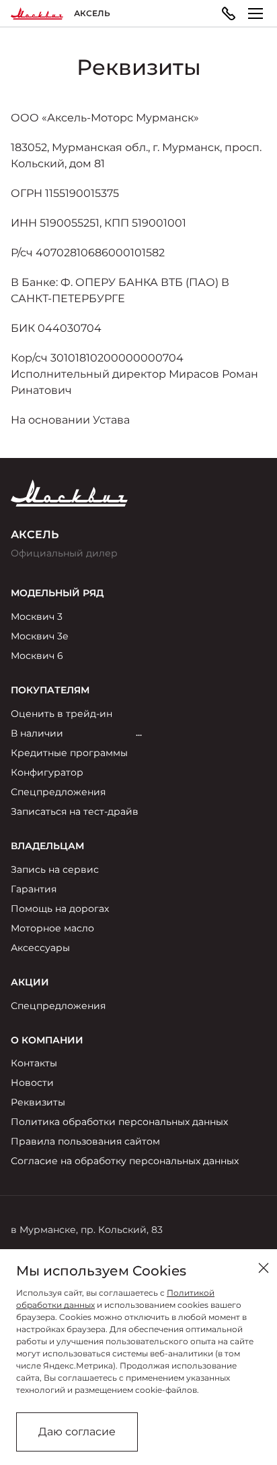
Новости (32, 1082)
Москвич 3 (37, 616)
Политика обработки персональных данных (119, 1122)
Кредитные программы (69, 753)
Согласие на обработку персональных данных (125, 1161)
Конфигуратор (47, 772)
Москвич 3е (40, 636)
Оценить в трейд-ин (61, 714)
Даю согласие (77, 1431)
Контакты (34, 1063)
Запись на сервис (55, 869)
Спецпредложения (58, 792)
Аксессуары (40, 948)
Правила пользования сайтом (85, 1141)
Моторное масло (52, 928)
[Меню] (255, 13)
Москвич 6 (37, 656)
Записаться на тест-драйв (74, 811)
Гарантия (33, 889)
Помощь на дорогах (60, 908)
